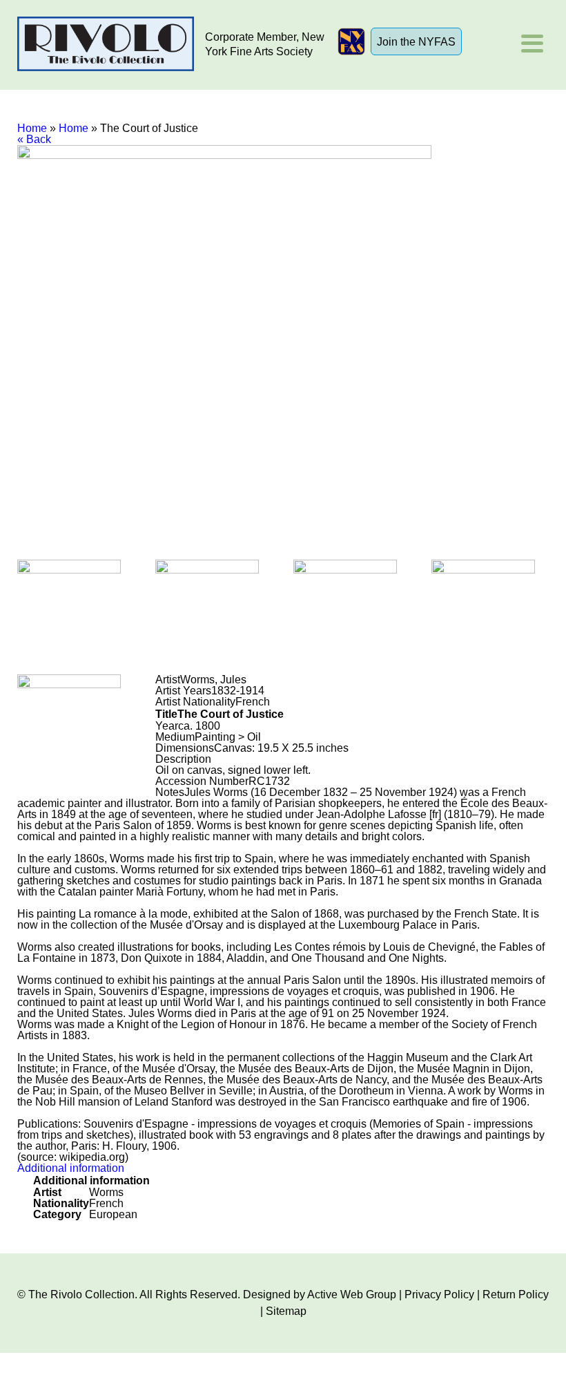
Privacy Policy (439, 1294)
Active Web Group (351, 1294)
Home (32, 128)
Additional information (70, 1168)
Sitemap (286, 1311)
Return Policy (515, 1294)
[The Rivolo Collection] (105, 45)
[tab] (283, 1168)
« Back (34, 139)
